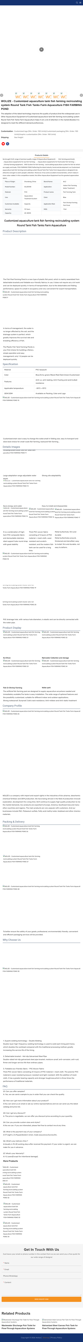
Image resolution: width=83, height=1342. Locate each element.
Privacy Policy (56, 1338)
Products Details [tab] (41, 155)
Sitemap (45, 1338)
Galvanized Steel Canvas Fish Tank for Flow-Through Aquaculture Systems (60, 1326)
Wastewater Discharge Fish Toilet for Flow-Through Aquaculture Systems (19, 1326)
